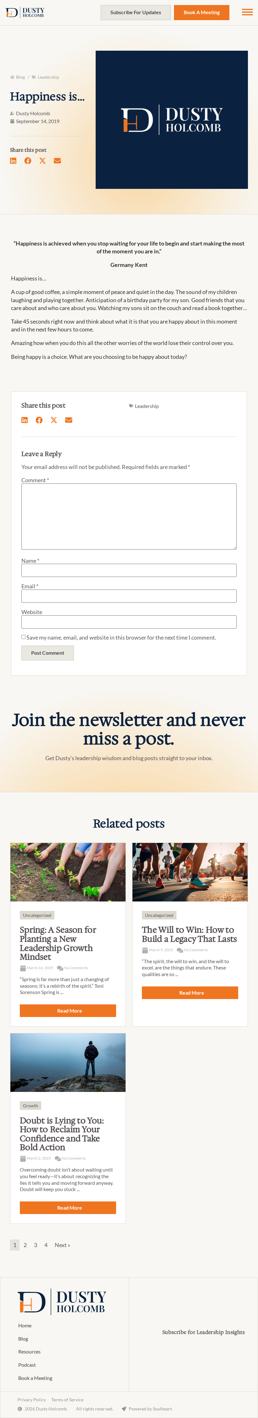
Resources (29, 1351)
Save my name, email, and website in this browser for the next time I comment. (121, 637)
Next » (62, 1244)
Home (24, 1325)
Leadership (48, 77)
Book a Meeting (35, 1378)
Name (30, 560)
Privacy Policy (32, 1399)
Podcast (27, 1365)
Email (29, 586)
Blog (23, 1339)
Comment (35, 480)
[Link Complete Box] (68, 934)
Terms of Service (67, 1399)
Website (31, 612)
